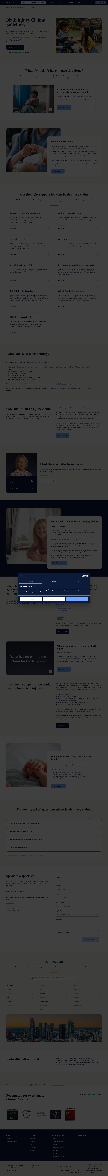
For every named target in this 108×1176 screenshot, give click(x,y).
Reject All (31, 599)
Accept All (77, 599)
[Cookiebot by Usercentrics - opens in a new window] (81, 576)
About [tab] (77, 581)
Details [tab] (54, 581)
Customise (53, 599)
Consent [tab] (30, 581)
